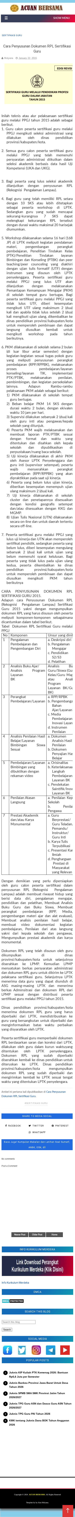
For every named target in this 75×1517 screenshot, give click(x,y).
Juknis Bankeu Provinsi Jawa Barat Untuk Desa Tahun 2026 (38, 1384)
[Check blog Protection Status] (13, 1302)
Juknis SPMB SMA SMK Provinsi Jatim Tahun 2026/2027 (37, 1395)
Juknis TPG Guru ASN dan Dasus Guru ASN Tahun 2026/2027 (40, 1405)
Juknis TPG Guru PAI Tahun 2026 (29, 1413)
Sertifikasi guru (12, 35)
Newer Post (19, 1235)
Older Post (37, 1235)
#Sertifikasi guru (36, 1103)
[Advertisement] (37, 1449)
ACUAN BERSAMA (37, 1495)
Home (54, 1235)
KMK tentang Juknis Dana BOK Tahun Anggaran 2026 (39, 1422)
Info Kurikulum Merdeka (15, 1282)
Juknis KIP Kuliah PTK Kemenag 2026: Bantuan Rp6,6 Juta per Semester (38, 1374)
